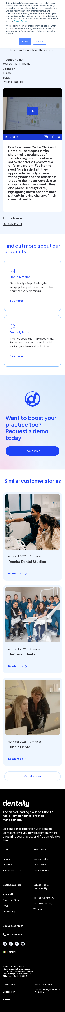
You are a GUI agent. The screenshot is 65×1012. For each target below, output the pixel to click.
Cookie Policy (9, 992)
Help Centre (39, 864)
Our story (7, 864)
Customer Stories (12, 900)
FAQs (5, 906)
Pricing (6, 859)
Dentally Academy (42, 903)
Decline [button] (39, 41)
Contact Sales (40, 859)
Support (6, 999)
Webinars (38, 909)
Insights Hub (9, 894)
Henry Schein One (12, 870)
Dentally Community (43, 897)
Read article (15, 573)
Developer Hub (41, 870)
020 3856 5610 (15, 934)
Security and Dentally (45, 984)
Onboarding (9, 911)
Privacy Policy (20, 21)
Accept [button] (25, 41)
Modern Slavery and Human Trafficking (47, 991)
